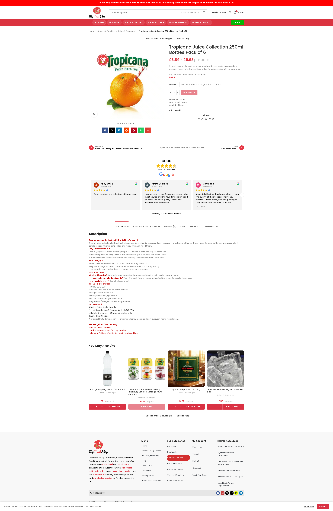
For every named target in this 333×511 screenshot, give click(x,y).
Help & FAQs (147, 465)
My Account (197, 447)
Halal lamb (123, 464)
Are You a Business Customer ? (231, 446)
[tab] (122, 225)
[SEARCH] (204, 12)
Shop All (237, 22)
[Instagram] (223, 493)
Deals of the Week (175, 480)
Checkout (197, 468)
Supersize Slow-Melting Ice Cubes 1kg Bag (225, 390)
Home (91, 31)
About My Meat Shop (150, 456)
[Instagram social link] (206, 119)
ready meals (99, 474)
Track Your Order (200, 475)
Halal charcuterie (121, 471)
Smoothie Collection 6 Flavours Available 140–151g (111, 310)
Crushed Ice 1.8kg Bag (98, 316)
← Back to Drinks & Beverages (158, 38)
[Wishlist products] (229, 12)
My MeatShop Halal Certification (226, 454)
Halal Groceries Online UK (100, 327)
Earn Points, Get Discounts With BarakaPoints (230, 462)
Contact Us (146, 470)
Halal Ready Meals (178, 22)
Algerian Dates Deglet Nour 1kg (102, 307)
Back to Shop (183, 38)
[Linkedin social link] (209, 119)
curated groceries (102, 478)
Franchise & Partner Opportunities (226, 484)
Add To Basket (115, 406)
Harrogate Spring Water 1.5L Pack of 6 (107, 389)
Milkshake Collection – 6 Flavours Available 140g (110, 313)
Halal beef (107, 464)
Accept (322, 506)
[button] (105, 130)
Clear (218, 84)
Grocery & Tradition (201, 22)
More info (309, 506)
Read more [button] (200, 206)
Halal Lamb (114, 22)
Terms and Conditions (151, 480)
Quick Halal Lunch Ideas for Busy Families (107, 330)
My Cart (196, 461)
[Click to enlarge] (94, 114)
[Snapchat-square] (236, 493)
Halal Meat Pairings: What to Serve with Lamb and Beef (113, 333)
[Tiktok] (232, 493)
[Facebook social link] (198, 119)
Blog (144, 460)
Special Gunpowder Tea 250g (186, 389)
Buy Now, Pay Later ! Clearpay (230, 477)
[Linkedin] (241, 493)
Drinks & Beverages (127, 31)
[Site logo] (97, 12)
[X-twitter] (227, 493)
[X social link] (202, 119)
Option (172, 84)
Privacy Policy (147, 475)
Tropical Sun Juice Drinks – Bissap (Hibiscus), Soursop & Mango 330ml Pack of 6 (145, 392)
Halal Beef (99, 22)
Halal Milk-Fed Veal (134, 22)
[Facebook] (218, 493)
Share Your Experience (151, 451)
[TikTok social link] (213, 119)
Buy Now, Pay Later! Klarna (229, 470)
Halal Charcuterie (156, 22)
